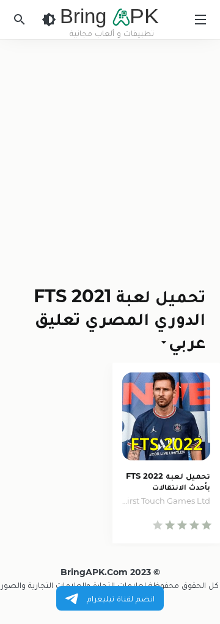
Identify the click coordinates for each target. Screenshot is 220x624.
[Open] (165, 341)
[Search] (19, 19)
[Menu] (200, 19)
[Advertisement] (110, 155)
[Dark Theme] (49, 19)
